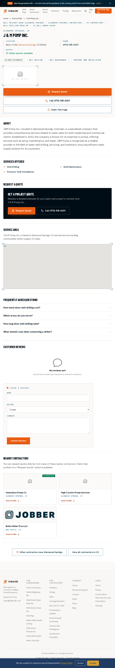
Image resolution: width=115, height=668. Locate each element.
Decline (80, 663)
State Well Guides (33, 636)
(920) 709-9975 (10, 597)
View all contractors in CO (85, 552)
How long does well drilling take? (21, 323)
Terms (98, 585)
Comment (11, 416)
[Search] (85, 11)
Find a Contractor (34, 10)
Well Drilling (36, 60)
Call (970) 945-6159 (59, 100)
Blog (74, 608)
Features (55, 11)
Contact (75, 594)
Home (5, 18)
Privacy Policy (67, 663)
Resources (76, 11)
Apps (51, 596)
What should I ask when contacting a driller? (27, 331)
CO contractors (95, 23)
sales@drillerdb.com (12, 601)
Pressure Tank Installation (87, 60)
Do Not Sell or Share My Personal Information (103, 597)
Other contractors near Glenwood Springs (41, 552)
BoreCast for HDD (56, 605)
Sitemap (98, 605)
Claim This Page (59, 109)
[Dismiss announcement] (110, 3)
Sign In (91, 10)
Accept (93, 663)
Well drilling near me (15, 26)
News (74, 599)
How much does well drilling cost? (21, 307)
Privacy (98, 590)
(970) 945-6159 (70, 44)
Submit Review (18, 440)
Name (9, 393)
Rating (10, 405)
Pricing (65, 11)
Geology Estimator (57, 601)
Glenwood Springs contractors (65, 23)
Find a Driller (17, 18)
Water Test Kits (32, 640)
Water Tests (45, 10)
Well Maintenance (58, 60)
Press (74, 603)
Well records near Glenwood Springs (23, 23)
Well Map (24, 10)
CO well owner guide (44, 26)
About (74, 585)
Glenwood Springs (27, 44)
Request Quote (59, 91)
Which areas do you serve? (18, 315)
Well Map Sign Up (103, 10)
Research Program (80, 590)
